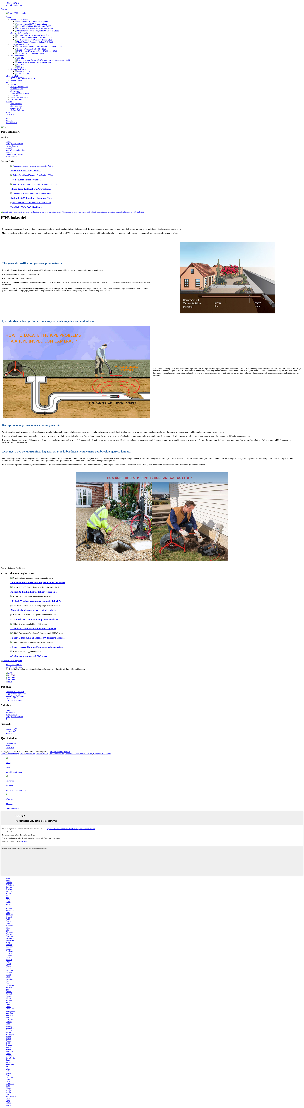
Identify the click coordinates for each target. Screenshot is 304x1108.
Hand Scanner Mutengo (10, 754)
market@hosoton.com (14, 5)
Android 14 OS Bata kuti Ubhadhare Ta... (31, 198)
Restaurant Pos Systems (102, 754)
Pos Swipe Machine (27, 754)
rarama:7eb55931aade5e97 (16, 790)
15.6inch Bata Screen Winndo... (25, 179)
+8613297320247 (12, 3)
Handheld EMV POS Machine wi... (27, 207)
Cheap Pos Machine (56, 754)
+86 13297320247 (13, 808)
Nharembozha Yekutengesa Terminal (78, 754)
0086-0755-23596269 (14, 665)
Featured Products (56, 752)
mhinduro (9, 121)
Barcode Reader (42, 754)
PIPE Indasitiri (11, 123)
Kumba (8, 118)
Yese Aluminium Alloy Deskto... (25, 170)
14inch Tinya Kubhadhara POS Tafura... (30, 189)
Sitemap (67, 752)
